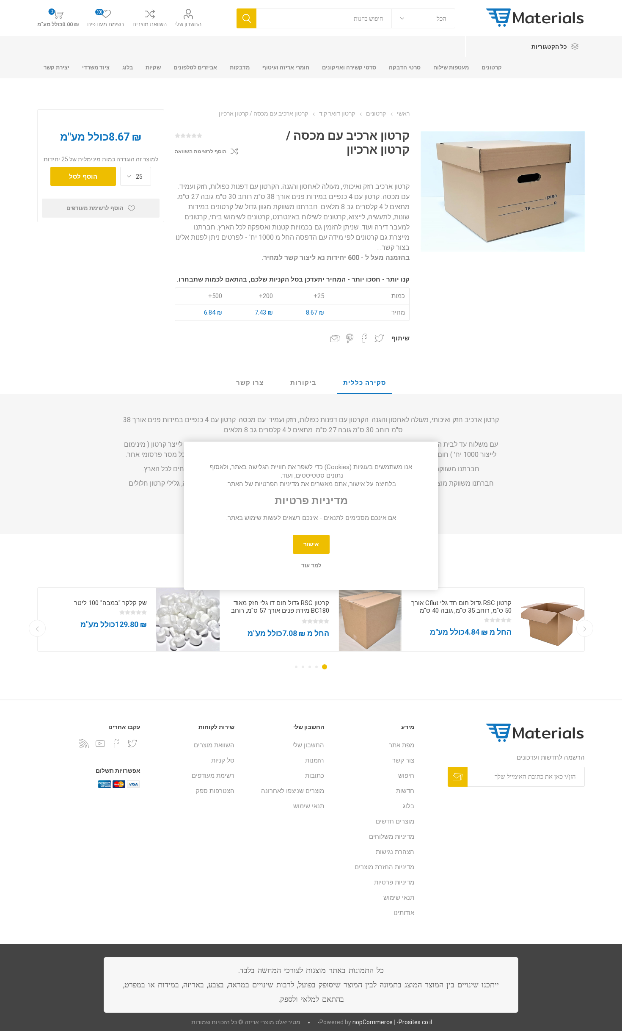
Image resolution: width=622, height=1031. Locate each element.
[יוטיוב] (100, 743)
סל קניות (222, 760)
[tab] (364, 383)
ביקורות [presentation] (303, 383)
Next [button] (37, 628)
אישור (311, 544)
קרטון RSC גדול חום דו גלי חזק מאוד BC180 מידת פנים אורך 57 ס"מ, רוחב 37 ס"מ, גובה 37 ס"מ (280, 610)
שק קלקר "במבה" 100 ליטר (110, 603)
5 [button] (296, 667)
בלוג (408, 806)
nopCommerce (372, 1022)
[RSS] (84, 743)
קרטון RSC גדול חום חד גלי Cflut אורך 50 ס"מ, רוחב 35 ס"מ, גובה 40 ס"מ (461, 606)
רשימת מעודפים (213, 775)
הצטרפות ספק (215, 791)
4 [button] (303, 667)
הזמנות (314, 760)
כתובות (314, 775)
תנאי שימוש (398, 897)
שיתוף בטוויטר (379, 338)
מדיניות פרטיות (394, 882)
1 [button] (324, 666)
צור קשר (403, 760)
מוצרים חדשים (395, 821)
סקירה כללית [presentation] (364, 383)
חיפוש (406, 775)
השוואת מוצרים (149, 24)
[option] (493, 619)
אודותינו (404, 913)
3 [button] (309, 667)
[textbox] (324, 18)
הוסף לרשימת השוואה (200, 152)
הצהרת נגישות (395, 852)
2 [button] (316, 667)
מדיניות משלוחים (391, 836)
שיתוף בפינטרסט (349, 338)
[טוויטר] (132, 743)
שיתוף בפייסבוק (364, 338)
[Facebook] (116, 743)
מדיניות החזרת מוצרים (384, 867)
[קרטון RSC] (552, 619)
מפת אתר (401, 745)
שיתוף (400, 338)
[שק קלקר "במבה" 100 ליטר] (188, 619)
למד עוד (311, 565)
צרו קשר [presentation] (250, 383)
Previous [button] (584, 628)
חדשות (405, 791)
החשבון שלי (188, 24)
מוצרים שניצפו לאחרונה (292, 791)
